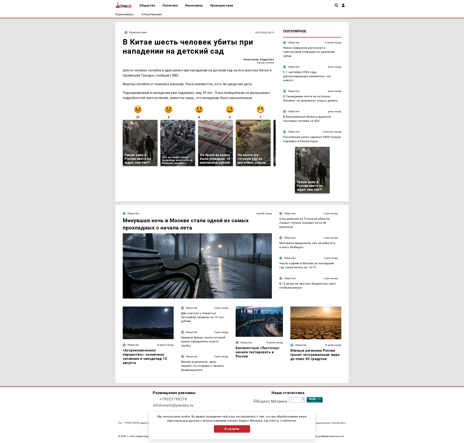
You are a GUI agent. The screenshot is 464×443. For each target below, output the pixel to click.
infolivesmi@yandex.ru (173, 405)
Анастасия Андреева (259, 59)
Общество (293, 42)
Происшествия (138, 32)
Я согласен (232, 428)
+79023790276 (173, 399)
